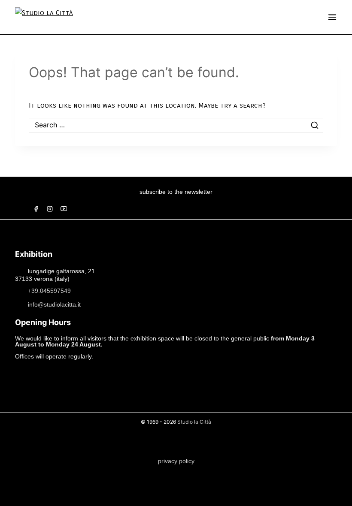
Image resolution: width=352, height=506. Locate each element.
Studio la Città (194, 422)
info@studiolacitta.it (54, 304)
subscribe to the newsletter (176, 191)
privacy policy (176, 461)
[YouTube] (64, 209)
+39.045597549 (49, 290)
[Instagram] (50, 209)
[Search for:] (176, 125)
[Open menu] (332, 17)
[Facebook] (36, 209)
